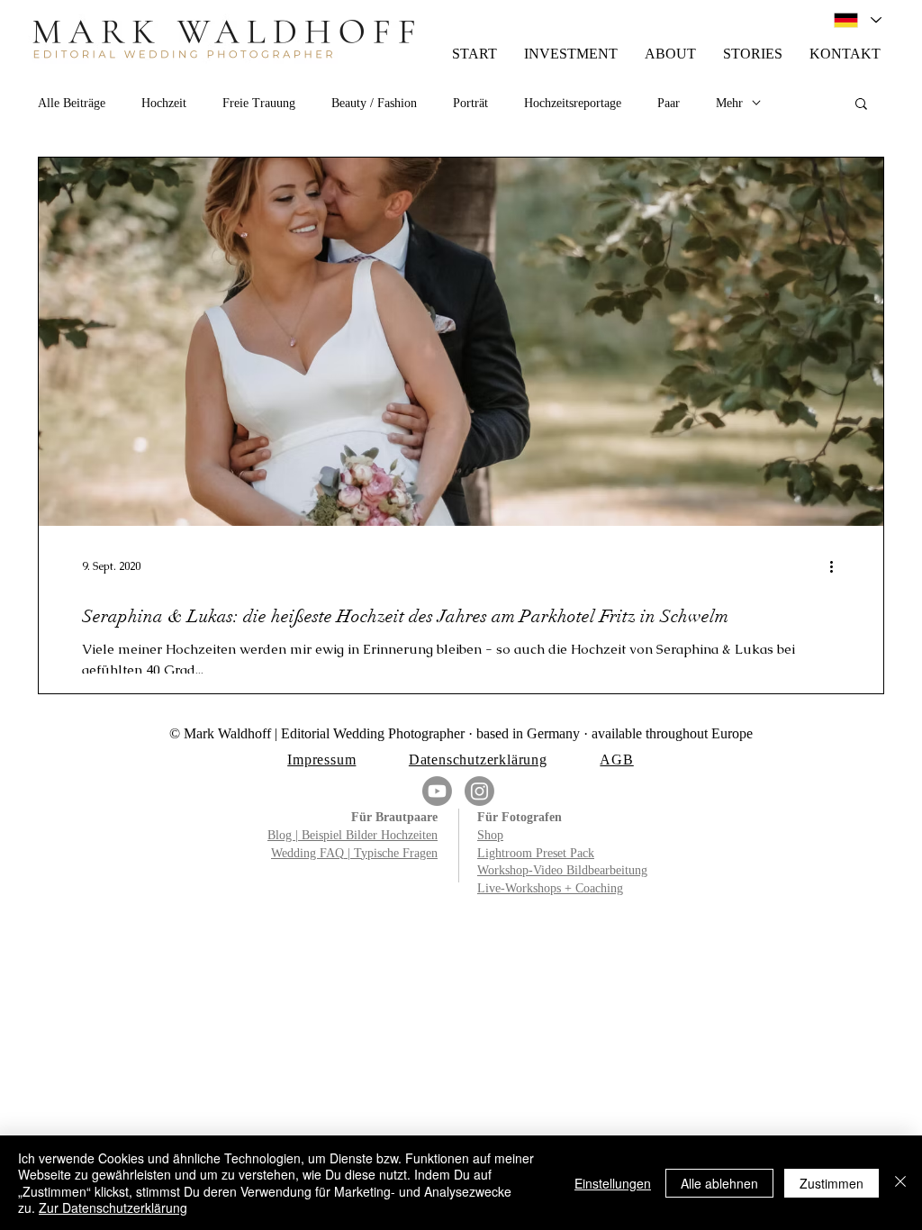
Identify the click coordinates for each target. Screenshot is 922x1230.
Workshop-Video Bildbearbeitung (562, 870)
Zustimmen (831, 1183)
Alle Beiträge (71, 103)
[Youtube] (437, 791)
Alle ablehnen (719, 1183)
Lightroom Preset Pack (535, 853)
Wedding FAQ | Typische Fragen (354, 853)
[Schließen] (900, 1183)
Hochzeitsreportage (572, 103)
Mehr (729, 103)
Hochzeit (163, 103)
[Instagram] (479, 791)
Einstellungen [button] (612, 1183)
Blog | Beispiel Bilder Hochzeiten (352, 835)
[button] (861, 104)
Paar (668, 103)
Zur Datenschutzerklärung (113, 1207)
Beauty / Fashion (374, 103)
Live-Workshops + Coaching (550, 888)
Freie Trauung (258, 103)
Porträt (470, 103)
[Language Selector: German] (856, 20)
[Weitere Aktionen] (837, 566)
